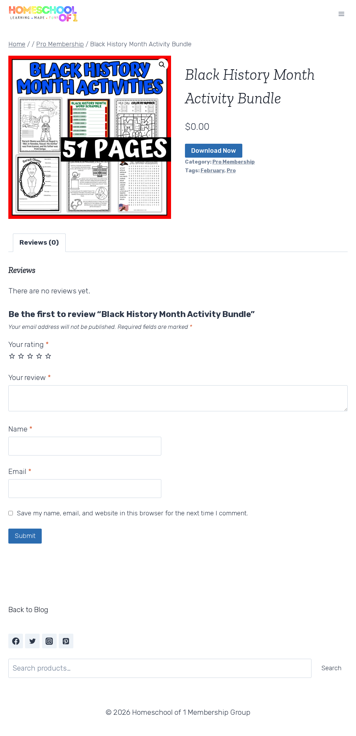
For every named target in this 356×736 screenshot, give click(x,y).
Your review (29, 377)
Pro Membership (233, 162)
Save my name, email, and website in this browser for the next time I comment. (132, 513)
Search (331, 668)
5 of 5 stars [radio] (48, 355)
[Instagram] (49, 641)
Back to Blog (28, 609)
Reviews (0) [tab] (39, 242)
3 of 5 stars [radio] (30, 355)
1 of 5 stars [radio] (12, 355)
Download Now (213, 151)
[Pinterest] (66, 641)
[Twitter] (32, 641)
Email (19, 471)
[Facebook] (15, 641)
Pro (231, 170)
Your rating (28, 344)
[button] (162, 64)
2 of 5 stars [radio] (21, 355)
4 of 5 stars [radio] (39, 355)
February (212, 170)
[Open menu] (341, 13)
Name (20, 429)
